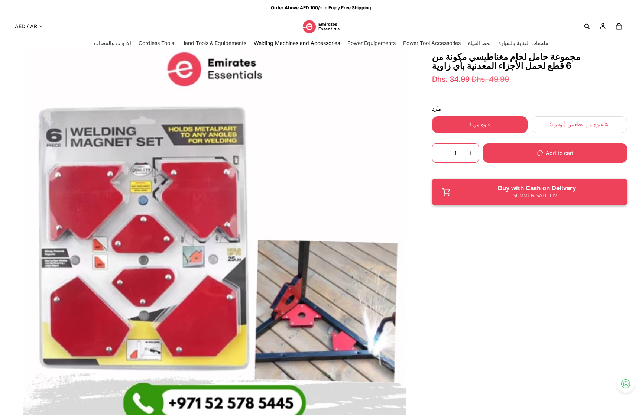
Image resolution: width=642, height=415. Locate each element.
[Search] (587, 26)
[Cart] (619, 26)
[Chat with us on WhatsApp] (625, 383)
